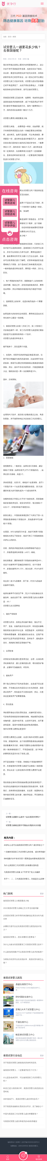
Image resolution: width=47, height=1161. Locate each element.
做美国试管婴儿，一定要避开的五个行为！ (20, 1070)
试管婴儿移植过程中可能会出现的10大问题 (23, 825)
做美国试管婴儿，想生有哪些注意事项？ (19, 937)
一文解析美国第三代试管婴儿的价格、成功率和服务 (23, 852)
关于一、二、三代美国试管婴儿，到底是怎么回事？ (23, 879)
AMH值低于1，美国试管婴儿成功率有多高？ (21, 1099)
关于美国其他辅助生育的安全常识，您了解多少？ (23, 1106)
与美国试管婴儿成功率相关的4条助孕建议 (20, 1121)
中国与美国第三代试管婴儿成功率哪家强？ (20, 1114)
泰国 (14, 37)
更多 (42, 893)
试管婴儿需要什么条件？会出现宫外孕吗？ (23, 817)
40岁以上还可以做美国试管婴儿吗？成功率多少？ (23, 845)
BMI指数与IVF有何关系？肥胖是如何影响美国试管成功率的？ (23, 858)
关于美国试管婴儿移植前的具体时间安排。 (20, 1063)
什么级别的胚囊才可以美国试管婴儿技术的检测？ (23, 952)
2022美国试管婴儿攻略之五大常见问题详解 (21, 908)
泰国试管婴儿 (33, 1146)
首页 (9, 37)
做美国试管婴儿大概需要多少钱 (16, 901)
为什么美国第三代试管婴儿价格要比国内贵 (21, 865)
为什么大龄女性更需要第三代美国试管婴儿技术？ (23, 944)
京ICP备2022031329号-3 (30, 1142)
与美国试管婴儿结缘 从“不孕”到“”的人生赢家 (22, 872)
